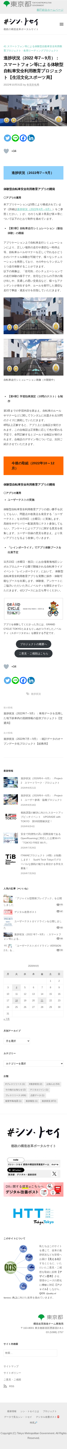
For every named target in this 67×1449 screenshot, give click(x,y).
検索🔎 (33, 1422)
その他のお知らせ (15, 1089)
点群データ (37, 1095)
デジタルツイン (39, 1089)
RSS (11, 1386)
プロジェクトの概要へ (33, 644)
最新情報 (11, 1411)
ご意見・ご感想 (12, 1379)
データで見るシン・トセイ (18, 1417)
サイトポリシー (12, 1373)
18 (16, 1000)
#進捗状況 (35, 1084)
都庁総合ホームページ (50, 9)
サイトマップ (11, 1366)
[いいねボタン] (6, 151)
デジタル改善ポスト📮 (48, 1417)
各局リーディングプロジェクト (40, 50)
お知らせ (52, 1084)
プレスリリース (15, 1095)
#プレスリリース (15, 1084)
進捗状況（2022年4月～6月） (34, 209)
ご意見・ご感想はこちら (33, 653)
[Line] (15, 138)
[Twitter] (7, 138)
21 (42, 1000)
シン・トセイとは (29, 1411)
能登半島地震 (13, 1101)
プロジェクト (50, 1411)
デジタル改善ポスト (25, 912)
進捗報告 (32, 1101)
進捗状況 (36, 694)
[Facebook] (23, 138)
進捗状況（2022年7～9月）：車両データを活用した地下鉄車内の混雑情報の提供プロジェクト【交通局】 (33, 718)
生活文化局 (33, 84)
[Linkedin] (31, 138)
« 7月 (7, 1019)
